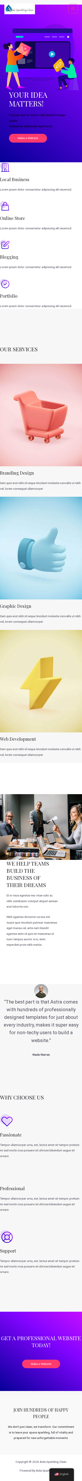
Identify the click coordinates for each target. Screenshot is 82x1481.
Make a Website (28, 138)
